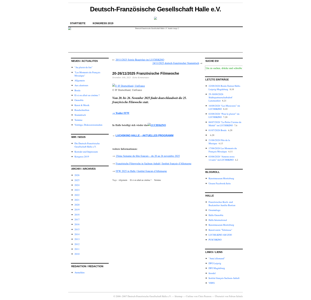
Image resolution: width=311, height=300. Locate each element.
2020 (77, 204)
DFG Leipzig (215, 263)
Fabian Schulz (236, 296)
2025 (77, 180)
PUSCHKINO (215, 239)
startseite (77, 23)
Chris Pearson (204, 296)
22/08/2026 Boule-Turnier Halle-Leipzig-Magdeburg (225, 87)
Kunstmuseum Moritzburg (221, 178)
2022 (77, 195)
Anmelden (80, 272)
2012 (77, 244)
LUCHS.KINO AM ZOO (220, 234)
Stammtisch (80, 114)
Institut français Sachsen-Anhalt (224, 278)
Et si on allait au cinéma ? (87, 95)
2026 (77, 175)
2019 (77, 209)
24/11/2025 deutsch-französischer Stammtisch (175, 63)
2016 (77, 224)
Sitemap (178, 296)
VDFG (212, 282)
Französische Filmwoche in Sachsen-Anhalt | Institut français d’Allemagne (153, 163)
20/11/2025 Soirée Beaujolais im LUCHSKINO (140, 59)
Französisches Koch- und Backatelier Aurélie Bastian (222, 203)
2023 (77, 189)
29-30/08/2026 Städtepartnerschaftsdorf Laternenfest (220, 97)
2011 (77, 249)
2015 (77, 229)
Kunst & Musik (82, 105)
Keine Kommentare (140, 77)
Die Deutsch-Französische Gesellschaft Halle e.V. (87, 145)
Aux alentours (81, 85)
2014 (77, 234)
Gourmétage (214, 210)
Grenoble (79, 100)
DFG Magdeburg (217, 268)
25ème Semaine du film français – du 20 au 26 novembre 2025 (148, 156)
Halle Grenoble (216, 215)
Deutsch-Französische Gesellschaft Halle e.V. (155, 9)
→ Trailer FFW (120, 113)
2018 (77, 214)
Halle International (218, 220)
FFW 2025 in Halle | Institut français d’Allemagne (141, 171)
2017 (77, 219)
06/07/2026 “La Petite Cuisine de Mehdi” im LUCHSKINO (225, 123)
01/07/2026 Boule (218, 130)
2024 (77, 185)
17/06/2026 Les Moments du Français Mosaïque (223, 150)
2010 (77, 253)
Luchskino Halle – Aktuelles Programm (144, 135)
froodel (212, 273)
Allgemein (80, 80)
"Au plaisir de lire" (84, 67)
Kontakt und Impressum (86, 151)
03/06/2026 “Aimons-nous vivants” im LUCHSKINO (222, 158)
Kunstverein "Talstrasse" (220, 229)
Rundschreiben (82, 110)
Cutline (189, 296)
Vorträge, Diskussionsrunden (88, 124)
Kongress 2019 (103, 23)
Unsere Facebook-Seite (220, 183)
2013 (77, 239)
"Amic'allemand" (217, 258)
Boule (77, 90)
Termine (78, 120)
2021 (77, 199)
